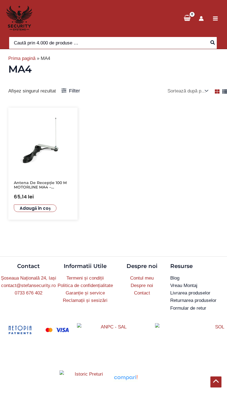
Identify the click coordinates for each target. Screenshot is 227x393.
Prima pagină (21, 58)
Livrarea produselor (190, 293)
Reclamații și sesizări (85, 300)
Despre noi (142, 285)
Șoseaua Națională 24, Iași (28, 278)
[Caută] (212, 43)
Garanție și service (85, 293)
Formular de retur (188, 308)
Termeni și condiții (85, 278)
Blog (174, 278)
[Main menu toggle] (215, 18)
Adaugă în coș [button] (35, 208)
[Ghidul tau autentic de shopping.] (126, 377)
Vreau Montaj (183, 285)
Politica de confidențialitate (85, 285)
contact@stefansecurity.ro (28, 285)
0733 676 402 (28, 293)
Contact (142, 293)
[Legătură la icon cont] (201, 18)
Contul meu (142, 278)
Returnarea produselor (193, 300)
